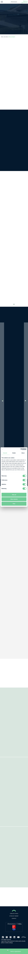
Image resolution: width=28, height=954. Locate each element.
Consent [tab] (5, 453)
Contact (14, 918)
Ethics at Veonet (14, 916)
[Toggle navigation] (2, 2)
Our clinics (6, 36)
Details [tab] (14, 453)
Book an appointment (24, 2)
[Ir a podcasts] (24, 936)
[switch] (24, 480)
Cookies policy (18, 941)
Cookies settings (9, 942)
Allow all (14, 494)
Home (2, 36)
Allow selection (14, 499)
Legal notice (4, 941)
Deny (14, 503)
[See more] (14, 304)
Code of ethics (14, 913)
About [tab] (22, 453)
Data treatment (10, 941)
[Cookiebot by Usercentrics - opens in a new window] (20, 449)
